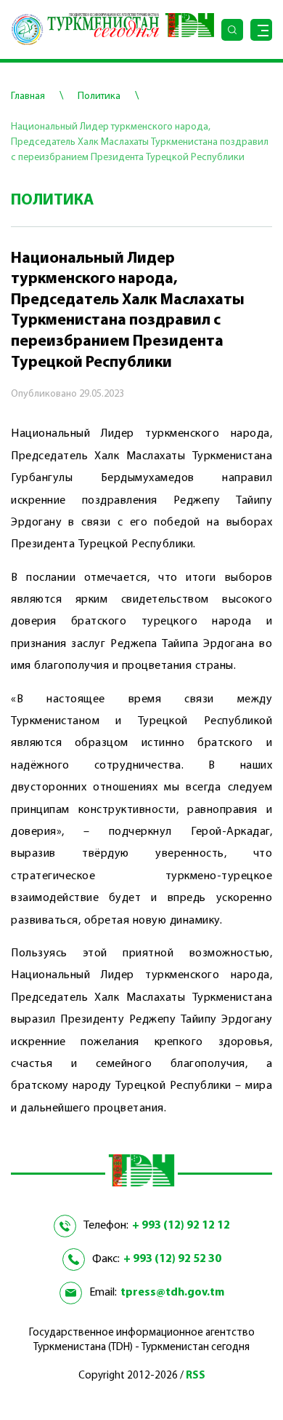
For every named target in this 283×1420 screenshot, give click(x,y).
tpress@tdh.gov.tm (172, 1292)
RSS (195, 1376)
